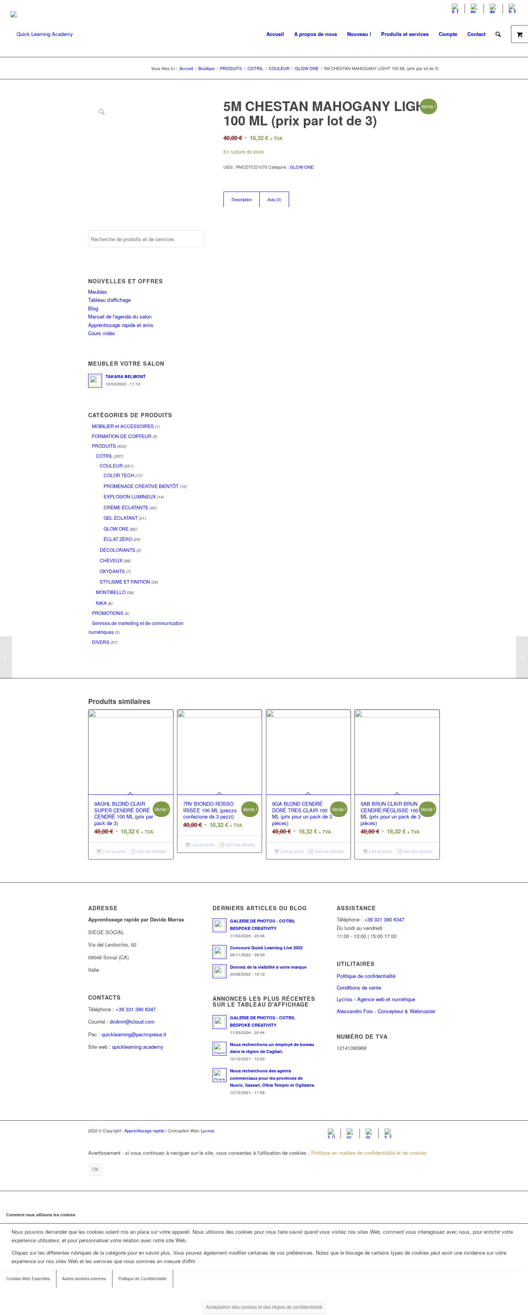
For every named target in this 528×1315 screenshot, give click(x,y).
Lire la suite (113, 851)
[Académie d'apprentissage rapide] (41, 34)
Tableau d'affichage (109, 299)
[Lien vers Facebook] (411, 1130)
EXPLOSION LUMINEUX (130, 496)
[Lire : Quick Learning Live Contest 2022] (220, 952)
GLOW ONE (116, 528)
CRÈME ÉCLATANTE (126, 507)
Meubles (97, 291)
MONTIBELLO (111, 592)
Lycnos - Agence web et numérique (376, 999)
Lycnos (208, 1130)
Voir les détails (150, 851)
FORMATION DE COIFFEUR (122, 436)
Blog (93, 308)
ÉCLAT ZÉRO (118, 539)
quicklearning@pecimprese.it (134, 1034)
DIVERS (100, 642)
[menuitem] (455, 9)
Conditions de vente (359, 987)
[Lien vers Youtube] (422, 1130)
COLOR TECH (119, 475)
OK (95, 1169)
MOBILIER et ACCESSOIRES (123, 426)
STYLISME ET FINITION (125, 581)
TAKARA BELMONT (126, 376)
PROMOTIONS (107, 613)
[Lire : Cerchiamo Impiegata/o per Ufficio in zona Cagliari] (220, 1049)
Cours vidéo (101, 333)
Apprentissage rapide (144, 1130)
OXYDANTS (112, 571)
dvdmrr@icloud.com (132, 1021)
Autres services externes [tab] (84, 1278)
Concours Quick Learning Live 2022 (266, 947)
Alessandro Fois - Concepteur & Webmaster (386, 1011)
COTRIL (104, 455)
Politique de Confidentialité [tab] (142, 1278)
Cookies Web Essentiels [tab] (28, 1278)
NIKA (101, 602)
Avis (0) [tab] (274, 199)
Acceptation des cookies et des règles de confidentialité (264, 1306)
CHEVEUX (111, 560)
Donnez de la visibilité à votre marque (268, 967)
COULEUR (111, 465)
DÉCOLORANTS (117, 549)
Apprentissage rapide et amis (120, 325)
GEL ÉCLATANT (121, 517)
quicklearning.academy (138, 1046)
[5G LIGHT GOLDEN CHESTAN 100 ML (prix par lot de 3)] (6, 657)
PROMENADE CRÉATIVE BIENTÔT (141, 486)
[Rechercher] (498, 34)
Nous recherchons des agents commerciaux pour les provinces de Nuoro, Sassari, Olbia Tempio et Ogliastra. (272, 1078)
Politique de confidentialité (366, 975)
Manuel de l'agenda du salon (120, 316)
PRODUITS (104, 445)
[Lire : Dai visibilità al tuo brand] (220, 971)
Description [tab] (242, 199)
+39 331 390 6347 (136, 1009)
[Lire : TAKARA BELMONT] (95, 381)
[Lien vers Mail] (434, 1130)
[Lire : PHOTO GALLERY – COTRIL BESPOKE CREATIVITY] (220, 925)
